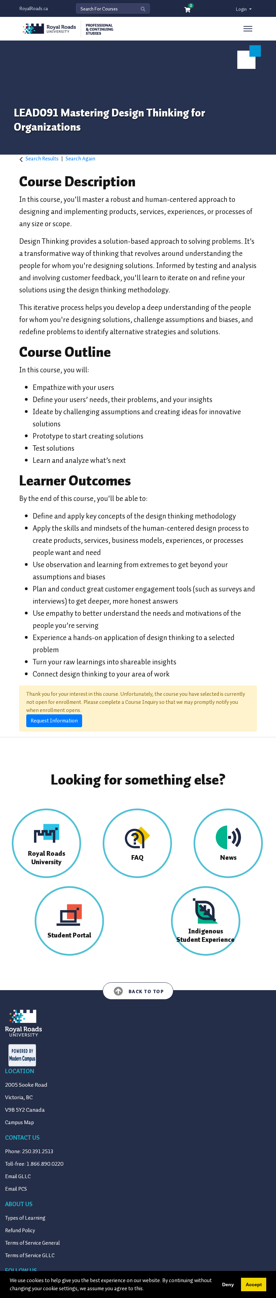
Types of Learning (25, 1218)
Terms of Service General (32, 1243)
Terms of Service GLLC (30, 1255)
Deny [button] (228, 1284)
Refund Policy (20, 1230)
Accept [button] (254, 1284)
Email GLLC (18, 1176)
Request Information (54, 721)
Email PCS (16, 1189)
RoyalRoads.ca (34, 8)
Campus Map (19, 1122)
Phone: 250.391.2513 (29, 1151)
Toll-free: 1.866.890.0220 (34, 1164)
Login (242, 9)
